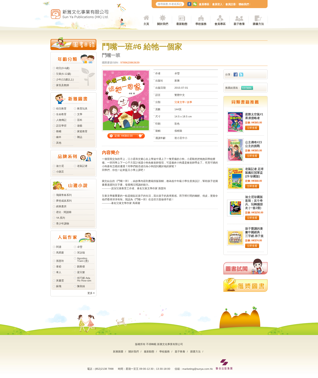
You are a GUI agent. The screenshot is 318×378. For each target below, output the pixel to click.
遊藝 (79, 125)
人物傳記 (61, 119)
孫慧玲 (60, 260)
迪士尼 (60, 165)
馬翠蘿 (60, 252)
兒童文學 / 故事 (183, 102)
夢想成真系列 (64, 200)
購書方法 (195, 351)
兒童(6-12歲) (64, 73)
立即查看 (252, 127)
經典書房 (61, 206)
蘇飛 (58, 286)
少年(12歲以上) (65, 79)
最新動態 (149, 351)
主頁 (146, 23)
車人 (58, 272)
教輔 (58, 131)
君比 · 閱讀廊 (63, 212)
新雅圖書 (118, 351)
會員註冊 (230, 4)
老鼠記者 (82, 165)
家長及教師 (62, 85)
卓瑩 (79, 246)
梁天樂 (81, 272)
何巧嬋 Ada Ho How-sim (84, 279)
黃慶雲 (60, 280)
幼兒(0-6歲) (63, 68)
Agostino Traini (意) (83, 259)
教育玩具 (82, 108)
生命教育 (61, 114)
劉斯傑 (81, 266)
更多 (90, 293)
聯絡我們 (244, 4)
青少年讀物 (62, 223)
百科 (79, 119)
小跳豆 (60, 171)
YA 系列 (60, 217)
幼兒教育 (61, 108)
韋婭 (58, 266)
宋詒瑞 (81, 252)
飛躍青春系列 (64, 195)
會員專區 (204, 4)
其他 (58, 142)
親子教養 (180, 351)
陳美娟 (81, 286)
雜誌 (79, 137)
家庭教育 (82, 131)
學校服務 (200, 23)
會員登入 (217, 4)
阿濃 (58, 246)
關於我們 (133, 351)
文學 (79, 114)
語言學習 (61, 125)
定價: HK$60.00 (123, 135)
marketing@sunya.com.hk (197, 368)
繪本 (58, 137)
